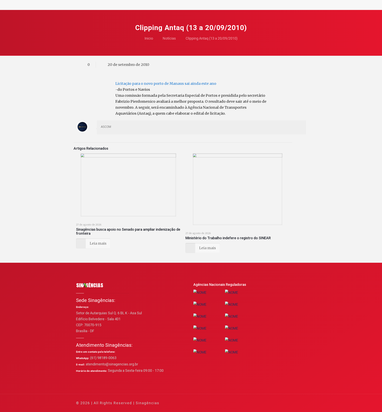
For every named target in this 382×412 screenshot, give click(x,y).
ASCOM (106, 127)
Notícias (169, 38)
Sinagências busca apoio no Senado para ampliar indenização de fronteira (128, 231)
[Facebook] (265, 403)
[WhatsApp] (259, 403)
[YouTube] (275, 403)
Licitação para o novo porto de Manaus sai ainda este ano (165, 83)
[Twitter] (270, 403)
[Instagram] (286, 403)
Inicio (148, 38)
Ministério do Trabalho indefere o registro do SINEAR (228, 238)
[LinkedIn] (281, 403)
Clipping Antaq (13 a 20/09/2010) (212, 38)
